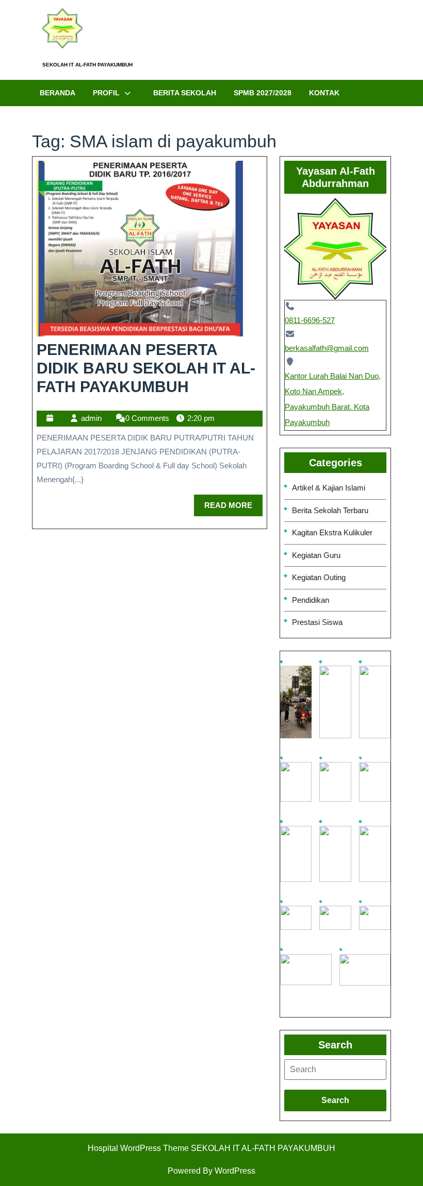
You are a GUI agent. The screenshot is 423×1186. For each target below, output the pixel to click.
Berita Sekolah (184, 93)
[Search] (335, 1069)
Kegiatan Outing (319, 577)
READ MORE (233, 502)
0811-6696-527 (310, 320)
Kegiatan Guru (316, 555)
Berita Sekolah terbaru (330, 510)
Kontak (324, 93)
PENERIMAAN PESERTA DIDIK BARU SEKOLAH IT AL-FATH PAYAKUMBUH (146, 368)
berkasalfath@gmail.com (327, 348)
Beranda (57, 93)
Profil (106, 93)
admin (91, 418)
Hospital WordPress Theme (138, 1148)
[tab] (335, 1069)
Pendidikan (310, 600)
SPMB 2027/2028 (262, 93)
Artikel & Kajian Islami (328, 487)
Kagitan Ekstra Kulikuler (332, 532)
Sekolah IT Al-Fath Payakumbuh (87, 64)
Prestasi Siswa (317, 622)
